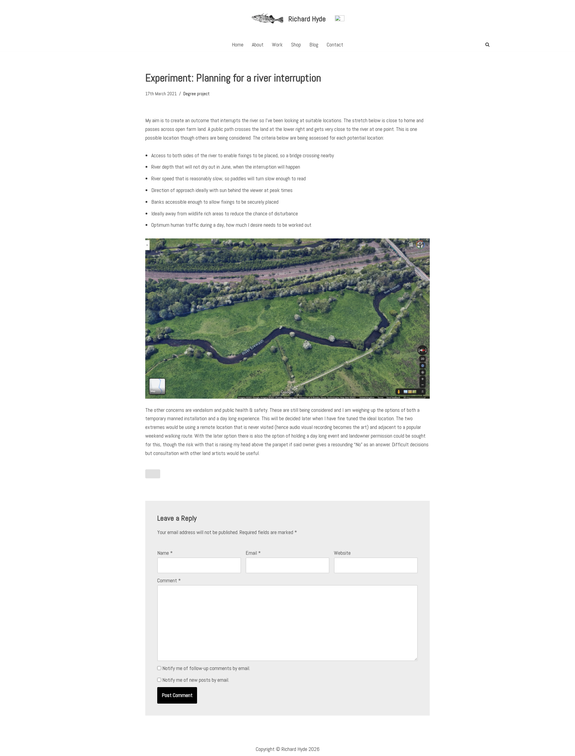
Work (277, 44)
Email (253, 552)
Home (237, 44)
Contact (335, 44)
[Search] (487, 44)
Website (342, 552)
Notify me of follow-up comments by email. (206, 668)
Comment (169, 580)
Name (165, 552)
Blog (313, 44)
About (258, 44)
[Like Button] (152, 473)
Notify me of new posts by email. (195, 679)
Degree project (196, 93)
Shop (296, 44)
